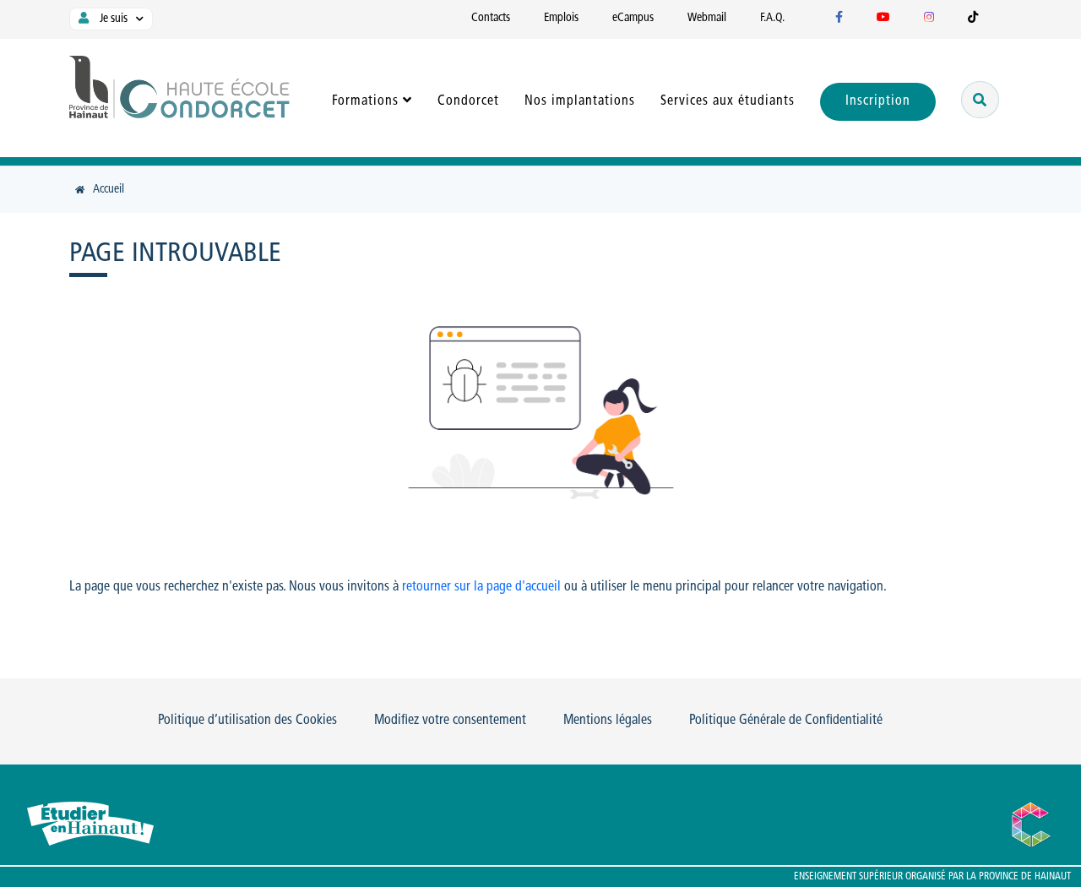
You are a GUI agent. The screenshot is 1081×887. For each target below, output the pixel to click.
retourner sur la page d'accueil (481, 587)
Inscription (877, 101)
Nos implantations (579, 101)
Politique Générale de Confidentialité (786, 720)
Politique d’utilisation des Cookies (247, 720)
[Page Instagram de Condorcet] (929, 18)
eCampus (633, 18)
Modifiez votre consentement (450, 720)
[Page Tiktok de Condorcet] (973, 18)
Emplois (561, 18)
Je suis (112, 19)
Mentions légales (607, 720)
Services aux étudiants (727, 101)
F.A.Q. (772, 18)
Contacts (490, 18)
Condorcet (468, 101)
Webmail (706, 18)
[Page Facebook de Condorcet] (839, 18)
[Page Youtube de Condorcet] (883, 18)
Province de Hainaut (1025, 877)
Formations (365, 101)
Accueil (108, 189)
